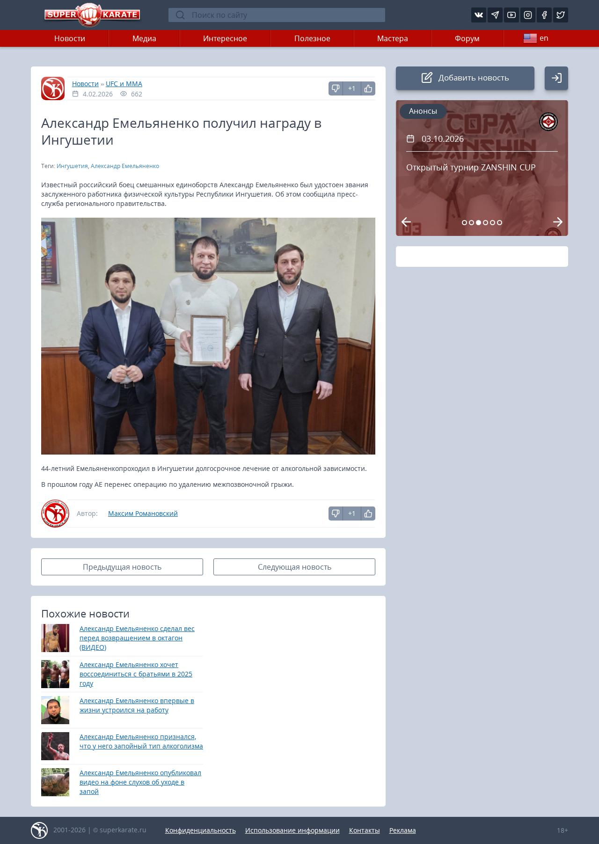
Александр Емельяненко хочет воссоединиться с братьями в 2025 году (136, 674)
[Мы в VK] (478, 14)
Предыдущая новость (122, 567)
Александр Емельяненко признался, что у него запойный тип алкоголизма (141, 741)
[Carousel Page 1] (464, 222)
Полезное (312, 38)
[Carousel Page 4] (485, 222)
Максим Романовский (143, 513)
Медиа (144, 38)
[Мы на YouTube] (511, 14)
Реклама (402, 830)
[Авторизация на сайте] (556, 78)
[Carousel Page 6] (499, 222)
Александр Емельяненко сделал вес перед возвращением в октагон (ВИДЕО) (137, 638)
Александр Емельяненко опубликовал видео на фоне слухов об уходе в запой (140, 782)
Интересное (225, 38)
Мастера (392, 38)
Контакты (364, 830)
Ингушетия (72, 166)
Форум (467, 38)
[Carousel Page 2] (471, 222)
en (544, 38)
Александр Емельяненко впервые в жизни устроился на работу (137, 705)
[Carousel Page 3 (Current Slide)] (478, 222)
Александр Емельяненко (125, 166)
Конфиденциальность (200, 830)
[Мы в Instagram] (527, 14)
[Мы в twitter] (560, 14)
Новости (69, 38)
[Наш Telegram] (495, 14)
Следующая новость (294, 567)
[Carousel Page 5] (492, 222)
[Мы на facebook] (544, 14)
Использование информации (292, 830)
